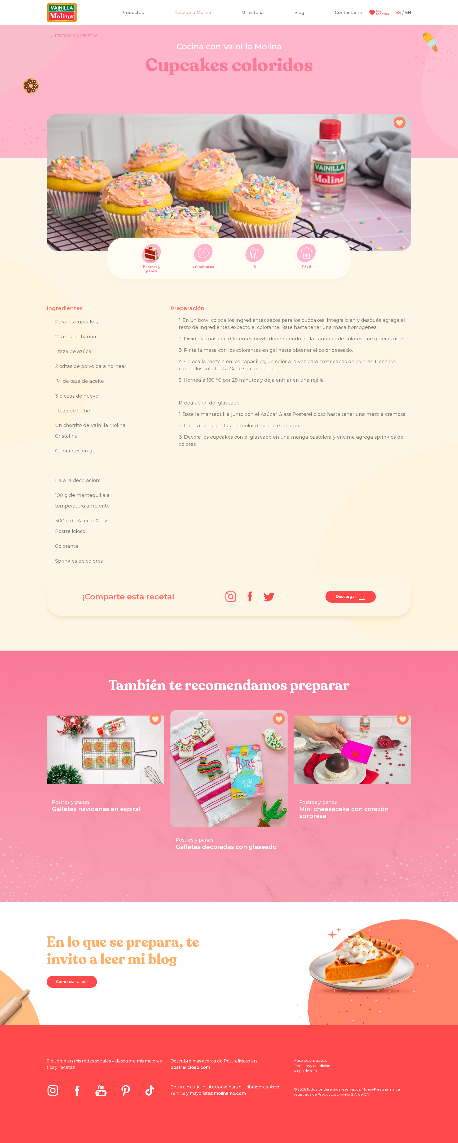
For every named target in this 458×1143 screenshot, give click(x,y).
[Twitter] (269, 596)
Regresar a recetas (76, 35)
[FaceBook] (250, 596)
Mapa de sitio (305, 1071)
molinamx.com (230, 1093)
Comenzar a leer (72, 981)
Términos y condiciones (314, 1066)
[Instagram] (230, 596)
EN (408, 12)
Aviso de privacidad (311, 1060)
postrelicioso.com (190, 1067)
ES (398, 12)
